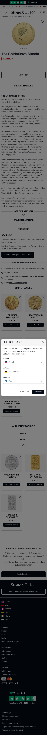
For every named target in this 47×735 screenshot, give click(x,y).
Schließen (24, 392)
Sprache (6, 358)
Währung (6, 377)
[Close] (43, 342)
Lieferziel (6, 368)
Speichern (38, 392)
